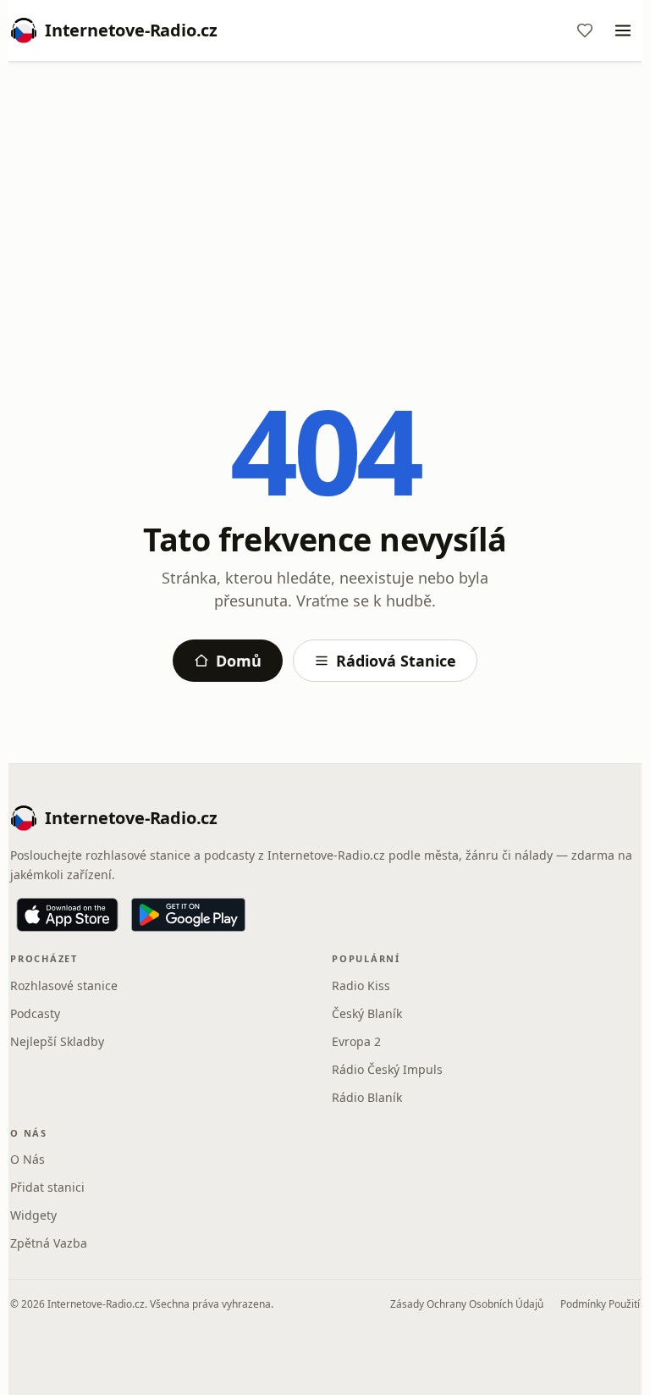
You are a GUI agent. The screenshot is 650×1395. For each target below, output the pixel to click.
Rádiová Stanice (396, 660)
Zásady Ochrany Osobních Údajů (466, 1304)
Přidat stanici (47, 1187)
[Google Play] (188, 915)
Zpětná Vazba (48, 1243)
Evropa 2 (356, 1041)
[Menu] (623, 30)
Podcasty (35, 1013)
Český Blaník (367, 1013)
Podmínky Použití (600, 1304)
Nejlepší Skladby (57, 1041)
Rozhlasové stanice (64, 985)
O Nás (27, 1159)
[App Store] (67, 915)
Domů (239, 660)
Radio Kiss (361, 985)
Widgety (33, 1215)
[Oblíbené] (585, 30)
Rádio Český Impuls (387, 1069)
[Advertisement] (325, 200)
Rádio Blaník (367, 1097)
